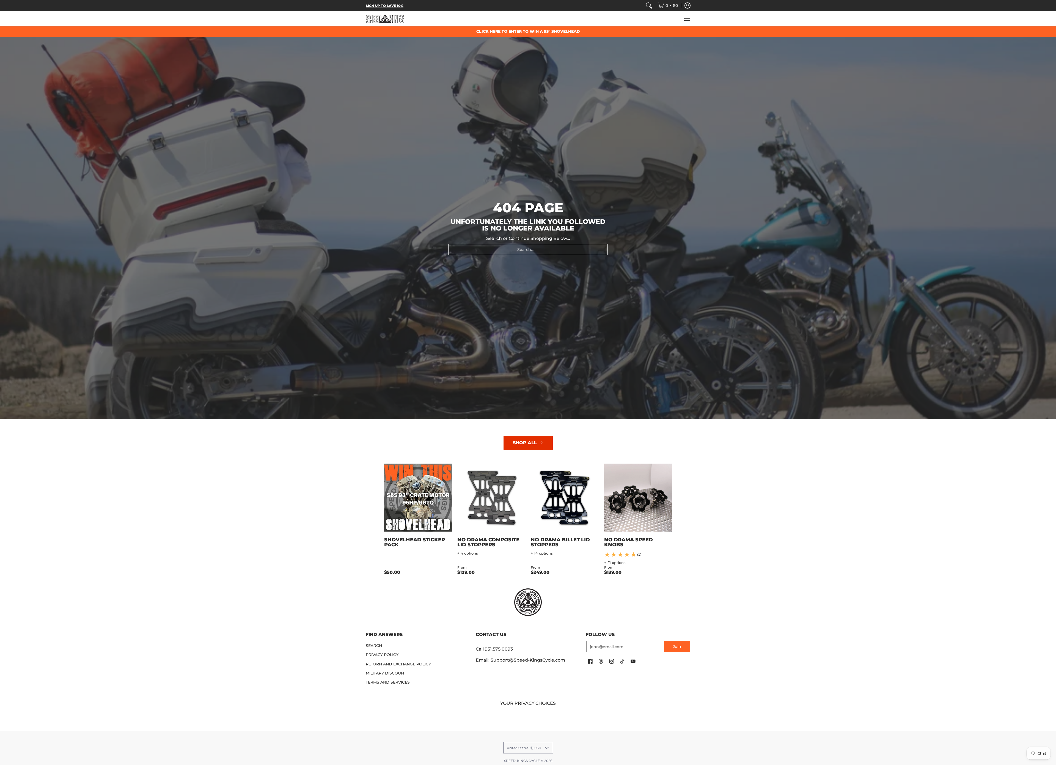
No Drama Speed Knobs (628, 542)
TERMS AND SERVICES (388, 682)
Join (677, 646)
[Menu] (687, 18)
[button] (590, 661)
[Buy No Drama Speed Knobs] (638, 498)
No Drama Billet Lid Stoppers (560, 542)
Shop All (525, 442)
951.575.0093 (499, 649)
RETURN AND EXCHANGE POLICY (398, 664)
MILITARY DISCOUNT (386, 673)
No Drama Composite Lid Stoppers (488, 542)
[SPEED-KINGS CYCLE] (385, 18)
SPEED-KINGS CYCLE (522, 761)
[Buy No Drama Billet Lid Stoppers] (565, 498)
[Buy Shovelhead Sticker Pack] (418, 498)
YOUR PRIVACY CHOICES (528, 703)
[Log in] (687, 5)
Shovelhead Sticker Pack (414, 542)
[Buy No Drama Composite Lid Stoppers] (491, 498)
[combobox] (528, 249)
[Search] (649, 5)
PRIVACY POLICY (382, 654)
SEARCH (374, 645)
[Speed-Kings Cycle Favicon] (528, 602)
